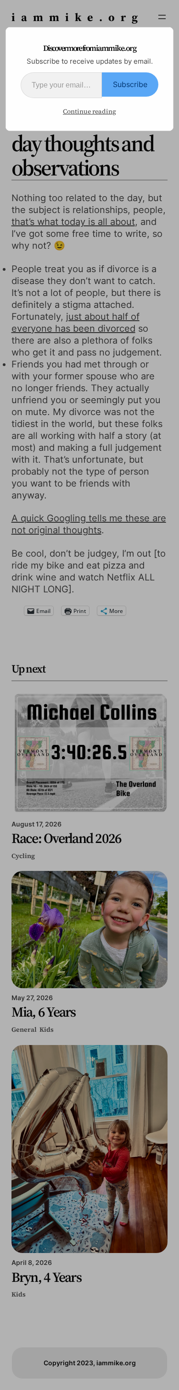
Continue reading (89, 111)
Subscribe (130, 84)
